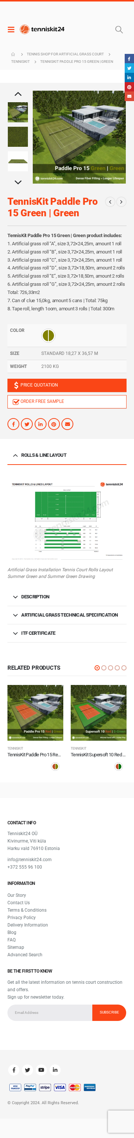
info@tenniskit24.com (29, 859)
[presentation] (41, 137)
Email (67, 424)
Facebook (13, 424)
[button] (97, 667)
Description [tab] (35, 596)
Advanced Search (24, 954)
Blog (11, 932)
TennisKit (15, 748)
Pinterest (54, 424)
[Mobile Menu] (13, 29)
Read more (51, 697)
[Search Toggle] (119, 29)
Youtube (41, 1070)
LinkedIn (41, 424)
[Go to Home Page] (13, 54)
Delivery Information (27, 925)
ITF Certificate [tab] (38, 633)
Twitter (27, 424)
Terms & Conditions (27, 910)
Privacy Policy (21, 917)
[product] (35, 713)
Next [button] (17, 182)
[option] (18, 112)
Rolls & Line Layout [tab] (43, 455)
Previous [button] (17, 94)
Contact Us (18, 902)
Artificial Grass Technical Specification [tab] (69, 615)
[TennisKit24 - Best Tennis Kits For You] (42, 29)
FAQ (11, 940)
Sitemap (15, 947)
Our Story (16, 895)
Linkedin (55, 1070)
